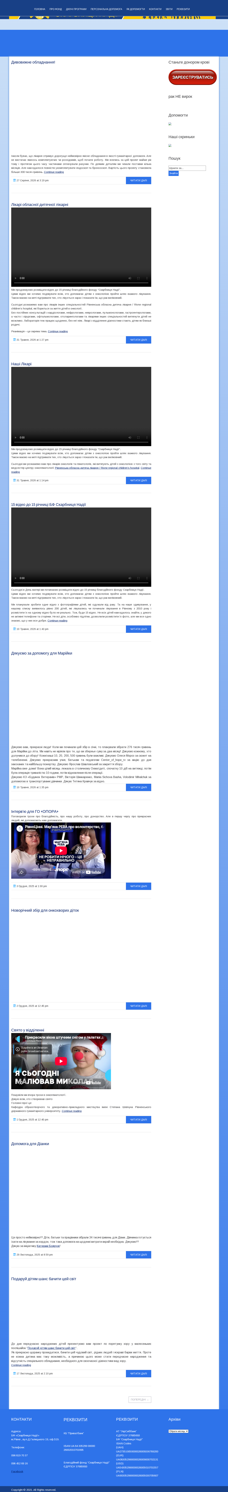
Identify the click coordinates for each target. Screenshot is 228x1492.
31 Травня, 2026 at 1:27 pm (32, 339)
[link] (97, 467)
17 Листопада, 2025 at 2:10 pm (34, 1373)
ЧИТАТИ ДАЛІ (138, 180)
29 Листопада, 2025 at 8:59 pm (34, 1254)
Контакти (155, 9)
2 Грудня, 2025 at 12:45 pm (32, 1005)
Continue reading (54, 171)
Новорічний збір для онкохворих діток (45, 910)
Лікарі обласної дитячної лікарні (39, 204)
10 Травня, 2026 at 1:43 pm (32, 629)
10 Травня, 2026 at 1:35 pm (32, 787)
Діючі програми (76, 9)
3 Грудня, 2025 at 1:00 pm (31, 886)
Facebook (17, 1471)
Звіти (169, 9)
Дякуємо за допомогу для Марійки (41, 653)
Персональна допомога (106, 9)
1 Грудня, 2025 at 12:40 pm (32, 1119)
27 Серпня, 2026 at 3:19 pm (32, 180)
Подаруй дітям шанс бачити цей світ (43, 1278)
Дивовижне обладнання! (33, 62)
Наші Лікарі (21, 364)
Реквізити (183, 9)
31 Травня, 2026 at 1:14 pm (32, 480)
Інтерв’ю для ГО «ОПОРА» (34, 811)
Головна (39, 9)
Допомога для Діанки (30, 1143)
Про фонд (56, 9)
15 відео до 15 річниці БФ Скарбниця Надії (48, 504)
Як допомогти (135, 9)
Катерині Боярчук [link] (48, 1246)
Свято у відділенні (27, 1030)
